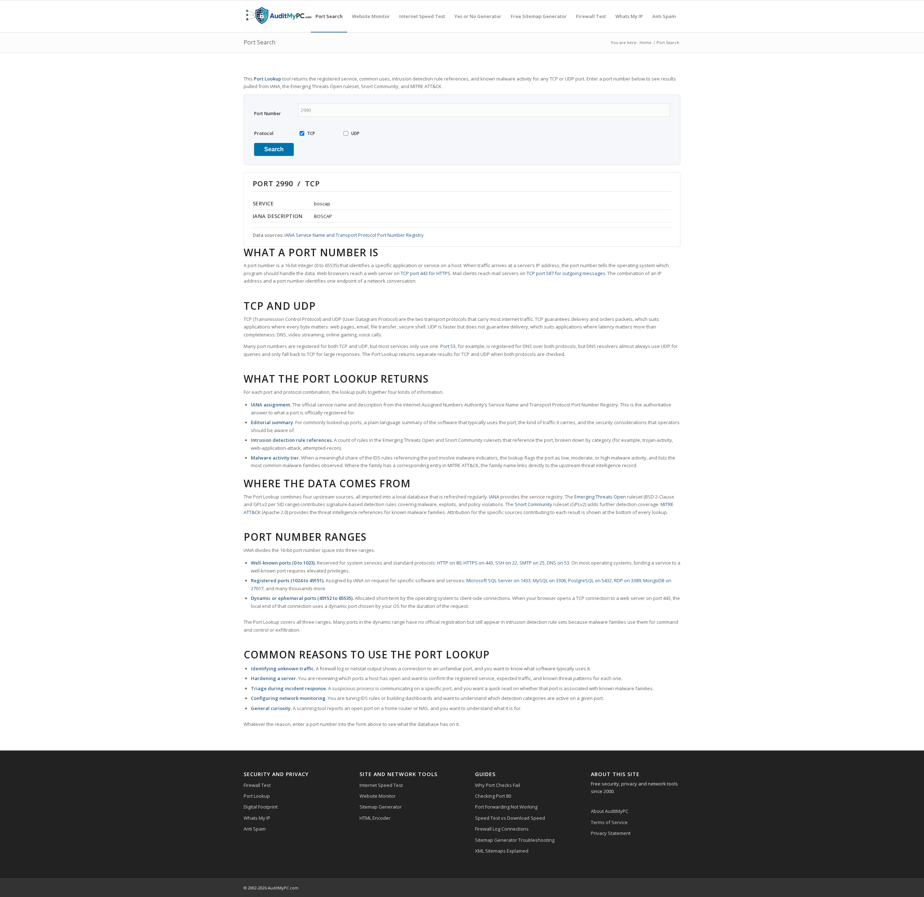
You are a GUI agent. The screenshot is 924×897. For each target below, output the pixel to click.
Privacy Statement (611, 833)
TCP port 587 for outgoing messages (566, 273)
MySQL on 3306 (549, 580)
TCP (311, 133)
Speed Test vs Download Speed (510, 818)
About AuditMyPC (609, 811)
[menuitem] (329, 16)
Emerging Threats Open (600, 496)
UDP (355, 133)
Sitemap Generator (380, 807)
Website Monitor (377, 796)
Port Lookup (257, 796)
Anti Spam (255, 829)
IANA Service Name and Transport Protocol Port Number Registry (353, 235)
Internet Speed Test (381, 785)
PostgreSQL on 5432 (590, 580)
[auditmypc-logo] (278, 16)
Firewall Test (257, 785)
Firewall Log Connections (502, 829)
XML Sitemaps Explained (501, 851)
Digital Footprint (261, 807)
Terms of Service (609, 822)
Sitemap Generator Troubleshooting (514, 840)
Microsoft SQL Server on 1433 (498, 580)
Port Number (267, 113)
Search (274, 149)
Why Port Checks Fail (497, 785)
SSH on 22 (506, 562)
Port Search (259, 42)
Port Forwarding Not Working (506, 807)
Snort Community (533, 504)
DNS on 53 (558, 562)
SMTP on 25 (532, 562)
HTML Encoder (375, 818)
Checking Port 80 (493, 796)
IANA (494, 496)
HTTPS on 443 (478, 562)
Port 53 (448, 346)
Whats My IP (257, 818)
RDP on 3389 (627, 580)
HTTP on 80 (449, 562)
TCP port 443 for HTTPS (425, 273)
